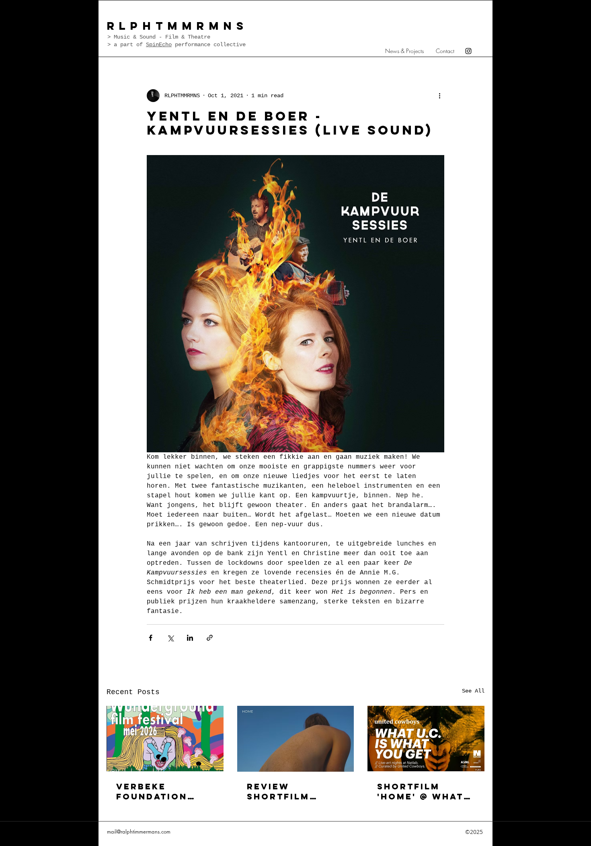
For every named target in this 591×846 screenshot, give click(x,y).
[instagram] (468, 51)
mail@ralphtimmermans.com (138, 831)
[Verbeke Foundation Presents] (165, 738)
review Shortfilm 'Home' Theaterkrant (289, 791)
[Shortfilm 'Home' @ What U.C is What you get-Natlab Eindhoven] (425, 738)
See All (473, 691)
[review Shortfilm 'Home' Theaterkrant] (295, 739)
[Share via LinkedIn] (190, 638)
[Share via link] (209, 638)
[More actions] (439, 95)
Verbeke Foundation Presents (151, 791)
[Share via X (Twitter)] (170, 638)
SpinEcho (159, 44)
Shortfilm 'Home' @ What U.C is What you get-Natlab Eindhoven (424, 791)
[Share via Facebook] (150, 638)
